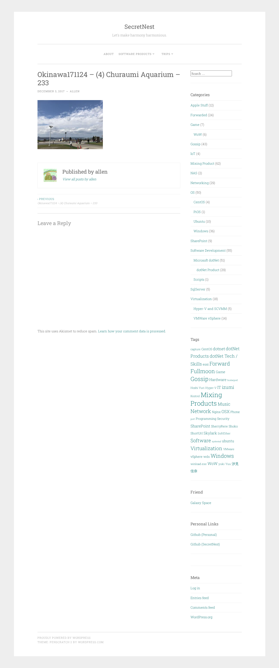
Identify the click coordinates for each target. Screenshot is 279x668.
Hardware (217, 379)
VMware (228, 449)
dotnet (219, 348)
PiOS (197, 212)
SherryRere (219, 426)
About (109, 54)
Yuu (228, 464)
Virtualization (201, 299)
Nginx (216, 412)
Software (201, 440)
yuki (221, 464)
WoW (198, 134)
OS (193, 192)
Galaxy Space (201, 503)
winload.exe (199, 464)
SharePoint (199, 241)
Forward (219, 363)
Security (223, 419)
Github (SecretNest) (205, 544)
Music (224, 404)
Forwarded (199, 115)
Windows (201, 231)
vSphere (196, 456)
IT (219, 387)
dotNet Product (208, 270)
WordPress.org (201, 617)
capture (196, 349)
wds (206, 456)
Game (195, 124)
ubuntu (228, 440)
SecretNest (139, 26)
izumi (228, 387)
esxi (206, 364)
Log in (195, 588)
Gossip (196, 144)
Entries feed (200, 598)
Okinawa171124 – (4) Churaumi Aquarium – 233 (67, 201)
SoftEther (224, 433)
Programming (206, 419)
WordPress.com (91, 642)
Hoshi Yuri (197, 388)
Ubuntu (199, 221)
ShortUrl (197, 433)
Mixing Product (202, 163)
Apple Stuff (199, 105)
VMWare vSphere (207, 318)
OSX (225, 411)
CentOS (199, 202)
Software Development (208, 250)
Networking (200, 183)
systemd (216, 441)
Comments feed (203, 607)
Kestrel (195, 396)
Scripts (199, 279)
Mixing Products (206, 398)
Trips (166, 54)
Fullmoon (203, 371)
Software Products (135, 54)
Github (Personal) (204, 534)
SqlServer (198, 289)
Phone (235, 412)
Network (201, 411)
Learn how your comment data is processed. (132, 331)
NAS (194, 173)
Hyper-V (210, 388)
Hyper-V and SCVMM (210, 308)
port (193, 418)
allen (75, 91)
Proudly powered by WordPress (64, 637)
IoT (193, 153)
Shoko (233, 426)
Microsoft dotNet (206, 260)
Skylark (210, 433)
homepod (232, 380)
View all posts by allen (79, 179)
